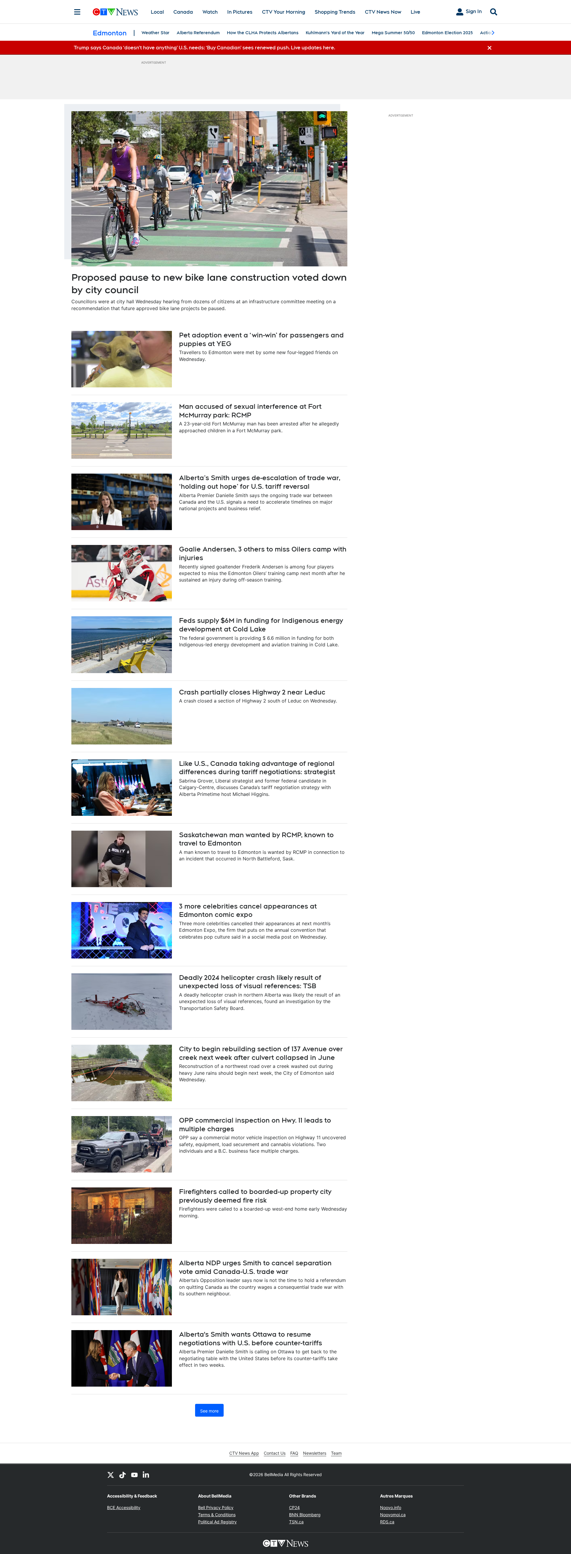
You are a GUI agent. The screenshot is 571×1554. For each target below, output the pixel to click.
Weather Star (156, 32)
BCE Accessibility (123, 1507)
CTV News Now (383, 12)
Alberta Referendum (198, 32)
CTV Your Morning (283, 12)
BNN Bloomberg (305, 1514)
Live (415, 12)
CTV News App (244, 1453)
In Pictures (239, 12)
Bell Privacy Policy (215, 1507)
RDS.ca (387, 1521)
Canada (183, 12)
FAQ (294, 1453)
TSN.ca (296, 1521)
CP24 (294, 1507)
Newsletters (314, 1453)
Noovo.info (390, 1507)
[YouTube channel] (134, 1474)
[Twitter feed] (110, 1474)
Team (336, 1453)
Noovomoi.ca (393, 1514)
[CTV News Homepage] (115, 11)
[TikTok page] (122, 1474)
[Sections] (77, 12)
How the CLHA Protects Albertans (263, 32)
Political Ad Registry (217, 1521)
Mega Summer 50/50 (393, 32)
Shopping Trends (335, 12)
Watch (210, 12)
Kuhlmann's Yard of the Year (335, 32)
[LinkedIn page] (146, 1474)
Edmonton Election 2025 (447, 32)
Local (157, 12)
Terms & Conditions (217, 1514)
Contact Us (275, 1453)
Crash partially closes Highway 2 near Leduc (252, 692)
